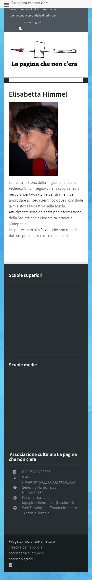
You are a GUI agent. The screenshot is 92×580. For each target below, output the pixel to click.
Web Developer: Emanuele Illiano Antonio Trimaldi (50, 510)
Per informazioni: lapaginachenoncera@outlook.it (48, 500)
